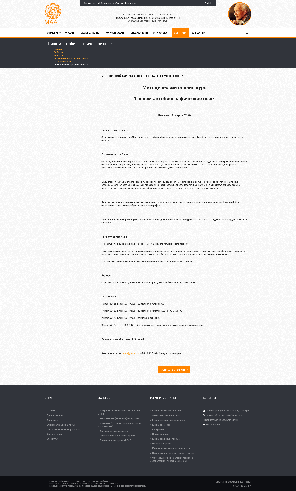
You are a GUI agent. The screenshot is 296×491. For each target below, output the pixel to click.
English (208, 3)
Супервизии (158, 429)
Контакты (245, 482)
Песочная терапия (161, 443)
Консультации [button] (115, 32)
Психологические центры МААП (63, 429)
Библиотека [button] (160, 32)
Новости (58, 55)
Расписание (130, 3)
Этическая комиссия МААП (61, 425)
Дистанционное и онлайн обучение (118, 435)
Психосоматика (160, 434)
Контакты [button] (197, 32)
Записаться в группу (174, 369)
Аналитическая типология (166, 415)
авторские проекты (64, 61)
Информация (213, 424)
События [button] (179, 32)
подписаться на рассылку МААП (221, 420)
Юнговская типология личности (168, 420)
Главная (58, 49)
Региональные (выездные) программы (119, 418)
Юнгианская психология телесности (171, 448)
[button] (247, 32)
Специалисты (139, 32)
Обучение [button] (53, 32)
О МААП (51, 410)
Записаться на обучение (112, 3)
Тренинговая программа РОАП (115, 440)
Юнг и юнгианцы (91, 3)
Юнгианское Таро (161, 425)
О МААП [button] (69, 32)
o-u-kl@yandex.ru (130, 353)
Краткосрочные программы (114, 431)
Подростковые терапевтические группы (173, 453)
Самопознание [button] (90, 32)
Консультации (54, 434)
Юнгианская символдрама (166, 439)
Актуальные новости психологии (71, 58)
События (58, 52)
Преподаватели (55, 415)
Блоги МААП (53, 439)
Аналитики (52, 420)
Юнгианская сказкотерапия (166, 410)
